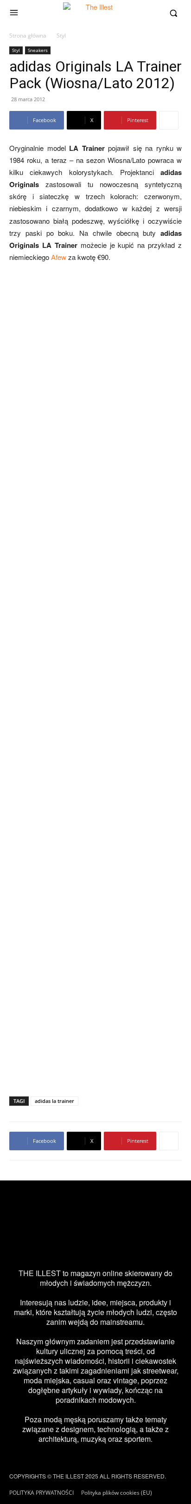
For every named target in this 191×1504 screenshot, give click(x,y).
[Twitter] (82, 1246)
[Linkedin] (160, 1246)
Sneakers (38, 50)
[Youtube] (134, 1246)
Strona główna (27, 35)
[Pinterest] (108, 1246)
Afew (58, 257)
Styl (61, 35)
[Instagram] (30, 1246)
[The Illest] (95, 13)
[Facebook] (56, 1246)
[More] (168, 120)
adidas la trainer (54, 1100)
